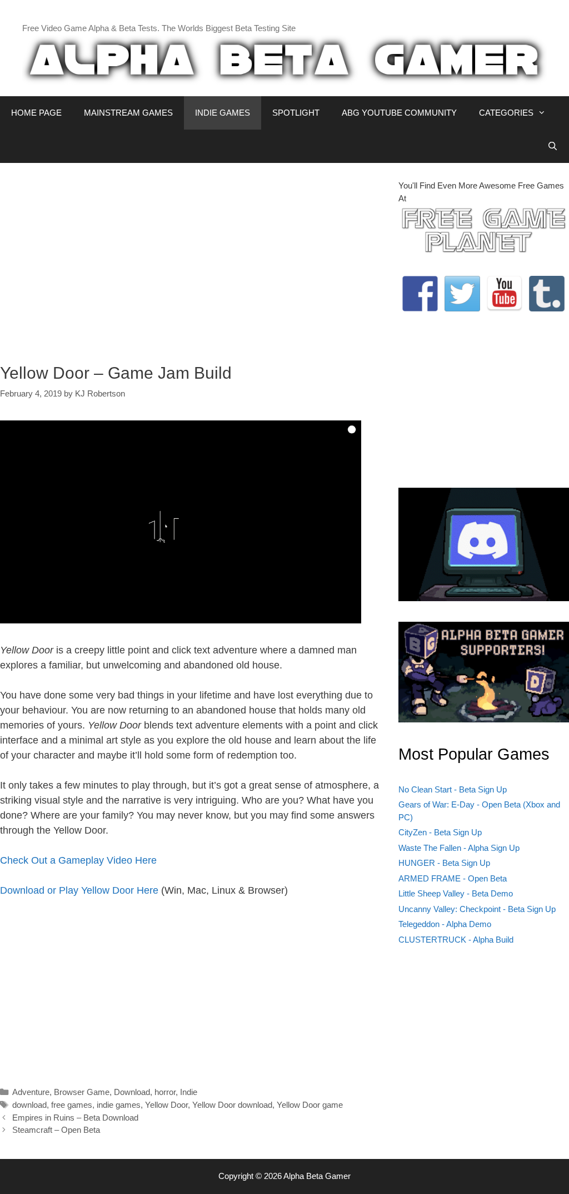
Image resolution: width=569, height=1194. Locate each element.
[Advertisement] (191, 257)
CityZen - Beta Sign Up (440, 832)
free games (71, 1104)
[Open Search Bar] (552, 146)
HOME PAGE (36, 112)
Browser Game (81, 1092)
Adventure (30, 1092)
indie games (119, 1104)
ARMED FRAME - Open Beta (452, 878)
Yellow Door (166, 1104)
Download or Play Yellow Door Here (79, 890)
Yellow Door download (232, 1104)
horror (165, 1092)
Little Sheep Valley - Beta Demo (455, 893)
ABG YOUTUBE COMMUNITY (399, 112)
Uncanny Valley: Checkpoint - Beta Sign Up (477, 909)
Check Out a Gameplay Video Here (78, 860)
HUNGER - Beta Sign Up (444, 863)
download (29, 1104)
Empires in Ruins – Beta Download (75, 1117)
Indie (188, 1092)
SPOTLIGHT (296, 112)
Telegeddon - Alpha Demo (444, 924)
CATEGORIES (506, 112)
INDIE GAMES (222, 112)
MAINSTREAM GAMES (128, 112)
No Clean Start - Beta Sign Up (452, 789)
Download (132, 1092)
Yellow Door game (310, 1104)
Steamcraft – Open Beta (56, 1129)
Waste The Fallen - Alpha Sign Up (459, 848)
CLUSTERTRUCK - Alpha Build (455, 939)
